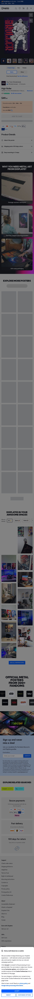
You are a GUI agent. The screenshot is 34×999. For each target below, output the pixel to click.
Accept (17, 991)
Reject (8, 995)
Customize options (24, 995)
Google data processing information (12, 985)
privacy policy (23, 983)
